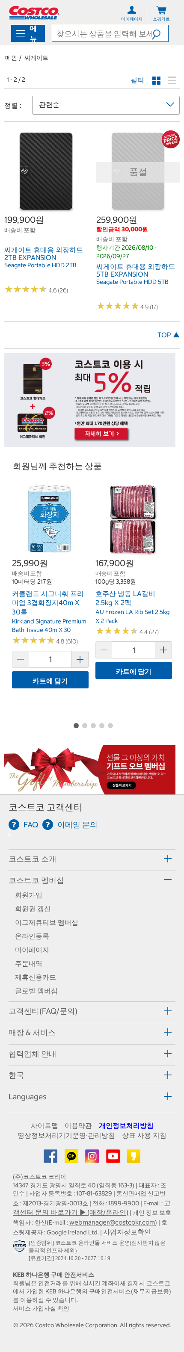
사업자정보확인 (127, 1232)
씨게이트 (36, 58)
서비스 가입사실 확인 (41, 1308)
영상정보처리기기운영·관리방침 (66, 1135)
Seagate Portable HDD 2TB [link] (40, 265)
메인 (11, 58)
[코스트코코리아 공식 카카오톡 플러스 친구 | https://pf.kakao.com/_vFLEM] (72, 1158)
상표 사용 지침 (144, 1135)
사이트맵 (44, 1125)
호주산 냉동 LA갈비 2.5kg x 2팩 (125, 598)
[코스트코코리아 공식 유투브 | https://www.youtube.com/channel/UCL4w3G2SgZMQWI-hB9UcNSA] (114, 1158)
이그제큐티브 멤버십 (46, 922)
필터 (137, 80)
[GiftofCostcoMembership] (89, 790)
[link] (46, 209)
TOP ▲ (168, 335)
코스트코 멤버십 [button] (36, 880)
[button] (160, 33)
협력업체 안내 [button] (32, 1054)
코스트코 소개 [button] (32, 859)
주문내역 (28, 963)
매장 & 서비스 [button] (32, 1032)
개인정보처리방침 (126, 1125)
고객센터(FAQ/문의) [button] (43, 1011)
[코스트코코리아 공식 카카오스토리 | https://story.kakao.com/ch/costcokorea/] (133, 1158)
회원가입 (28, 895)
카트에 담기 (50, 680)
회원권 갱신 (33, 908)
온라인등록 (32, 936)
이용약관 (78, 1125)
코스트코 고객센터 (46, 807)
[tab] (92, 858)
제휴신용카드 (35, 977)
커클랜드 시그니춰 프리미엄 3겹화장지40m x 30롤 (48, 602)
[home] (34, 12)
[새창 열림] (21, 1247)
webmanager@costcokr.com (112, 1222)
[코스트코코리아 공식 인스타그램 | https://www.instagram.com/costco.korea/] (93, 1158)
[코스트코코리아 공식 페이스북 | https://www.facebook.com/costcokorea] (51, 1158)
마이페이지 (32, 949)
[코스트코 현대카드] (89, 442)
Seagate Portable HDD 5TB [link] (132, 282)
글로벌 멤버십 (36, 990)
